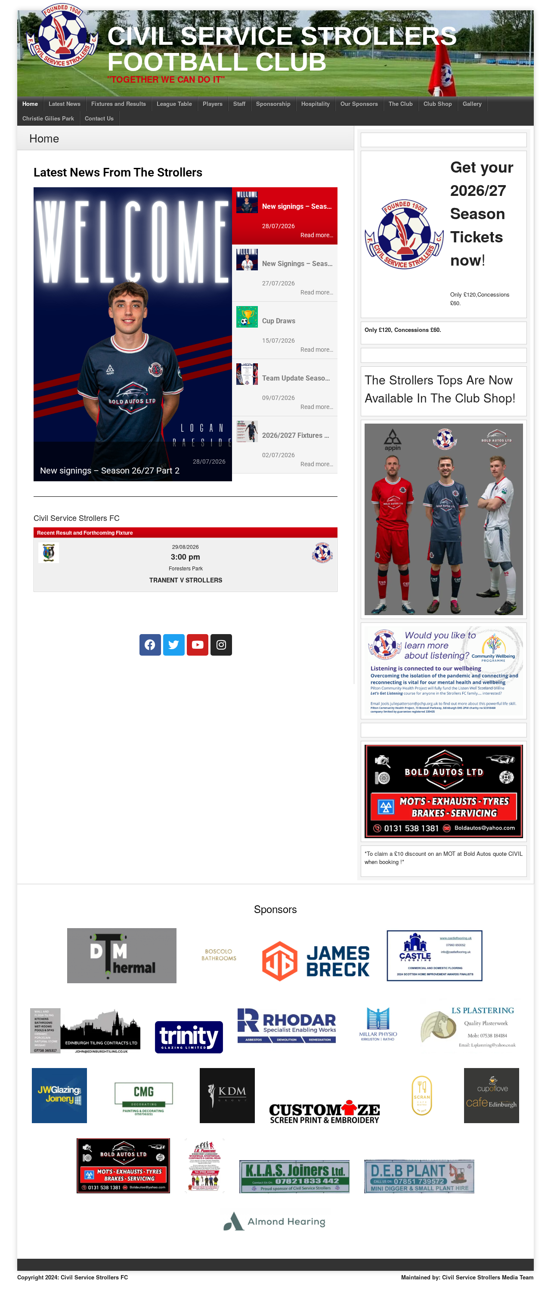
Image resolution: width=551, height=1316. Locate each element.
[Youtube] (197, 645)
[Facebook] (150, 645)
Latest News (64, 103)
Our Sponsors (359, 103)
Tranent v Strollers (185, 580)
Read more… (316, 235)
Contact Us (99, 118)
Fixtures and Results (118, 103)
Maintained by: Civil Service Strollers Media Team (467, 1277)
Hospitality (315, 103)
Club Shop (438, 103)
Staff (239, 103)
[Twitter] (174, 645)
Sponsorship (273, 103)
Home (30, 103)
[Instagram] (221, 645)
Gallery (472, 103)
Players (213, 103)
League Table (174, 103)
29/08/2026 (185, 546)
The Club (401, 103)
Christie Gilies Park (48, 118)
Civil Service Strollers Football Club (282, 49)
